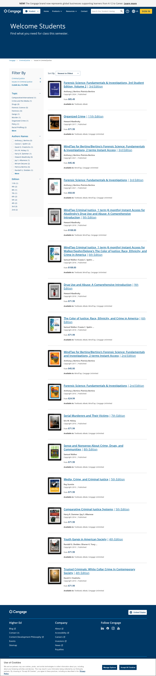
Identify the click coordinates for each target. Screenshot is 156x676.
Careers (59, 636)
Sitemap (13, 645)
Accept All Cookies (128, 667)
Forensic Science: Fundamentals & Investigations (103, 180)
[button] (57, 11)
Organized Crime (83, 116)
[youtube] (118, 628)
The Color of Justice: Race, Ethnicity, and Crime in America (105, 320)
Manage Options (109, 667)
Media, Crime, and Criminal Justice (94, 479)
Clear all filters (20, 85)
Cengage (12, 60)
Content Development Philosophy (25, 636)
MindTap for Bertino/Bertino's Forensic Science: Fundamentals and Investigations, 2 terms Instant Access (104, 353)
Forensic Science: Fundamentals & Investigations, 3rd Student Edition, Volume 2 (104, 84)
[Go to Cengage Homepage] (12, 11)
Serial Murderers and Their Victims (94, 415)
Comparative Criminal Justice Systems (96, 509)
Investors (59, 641)
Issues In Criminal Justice (43, 60)
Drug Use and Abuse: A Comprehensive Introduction (101, 286)
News (58, 645)
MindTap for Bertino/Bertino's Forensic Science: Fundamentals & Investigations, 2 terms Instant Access (104, 148)
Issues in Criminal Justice (26, 81)
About (58, 628)
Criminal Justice (24, 60)
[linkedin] (102, 628)
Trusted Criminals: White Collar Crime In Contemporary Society (99, 571)
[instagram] (113, 628)
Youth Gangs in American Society (93, 539)
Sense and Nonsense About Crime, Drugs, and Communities (93, 447)
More (14, 130)
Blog (11, 628)
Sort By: (51, 73)
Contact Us (14, 632)
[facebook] (107, 628)
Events (12, 641)
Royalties (59, 649)
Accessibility (61, 632)
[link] (46, 11)
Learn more (130, 3)
